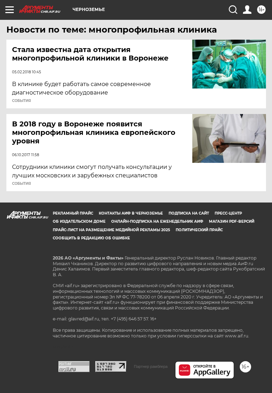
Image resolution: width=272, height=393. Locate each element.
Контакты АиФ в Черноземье (131, 213)
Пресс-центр (228, 213)
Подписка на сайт (189, 213)
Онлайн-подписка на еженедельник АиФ (157, 221)
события (21, 101)
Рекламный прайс (73, 213)
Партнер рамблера (151, 366)
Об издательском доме (79, 221)
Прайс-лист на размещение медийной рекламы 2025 (111, 230)
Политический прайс (199, 230)
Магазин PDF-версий (231, 221)
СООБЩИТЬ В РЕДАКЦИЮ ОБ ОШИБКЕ (91, 238)
